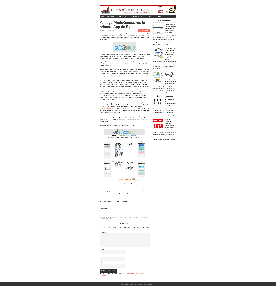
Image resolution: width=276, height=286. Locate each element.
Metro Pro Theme (132, 284)
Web (101, 263)
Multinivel (119, 215)
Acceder (153, 284)
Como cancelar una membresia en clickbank (170, 26)
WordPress (148, 284)
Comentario (103, 232)
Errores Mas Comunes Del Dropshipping (169, 74)
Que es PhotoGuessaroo (106, 218)
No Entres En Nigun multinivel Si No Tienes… (170, 97)
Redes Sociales (126, 215)
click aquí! (110, 65)
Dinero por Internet (111, 215)
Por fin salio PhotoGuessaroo (140, 217)
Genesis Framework (141, 284)
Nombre (102, 249)
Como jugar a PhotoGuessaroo (116, 217)
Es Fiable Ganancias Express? (168, 121)
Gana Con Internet (138, 9)
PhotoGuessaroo (128, 217)
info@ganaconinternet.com (106, 108)
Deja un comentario (144, 30)
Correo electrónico (105, 256)
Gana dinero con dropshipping (170, 49)
